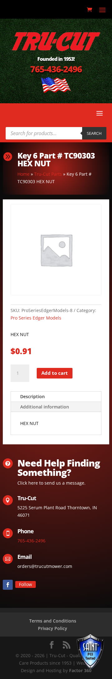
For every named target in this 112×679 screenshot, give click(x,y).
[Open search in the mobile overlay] (56, 133)
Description (32, 396)
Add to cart (54, 373)
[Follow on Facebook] (8, 585)
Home (23, 174)
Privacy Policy (52, 628)
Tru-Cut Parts (48, 174)
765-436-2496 (56, 69)
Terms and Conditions (52, 621)
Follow (25, 584)
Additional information (44, 407)
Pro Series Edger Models (36, 318)
